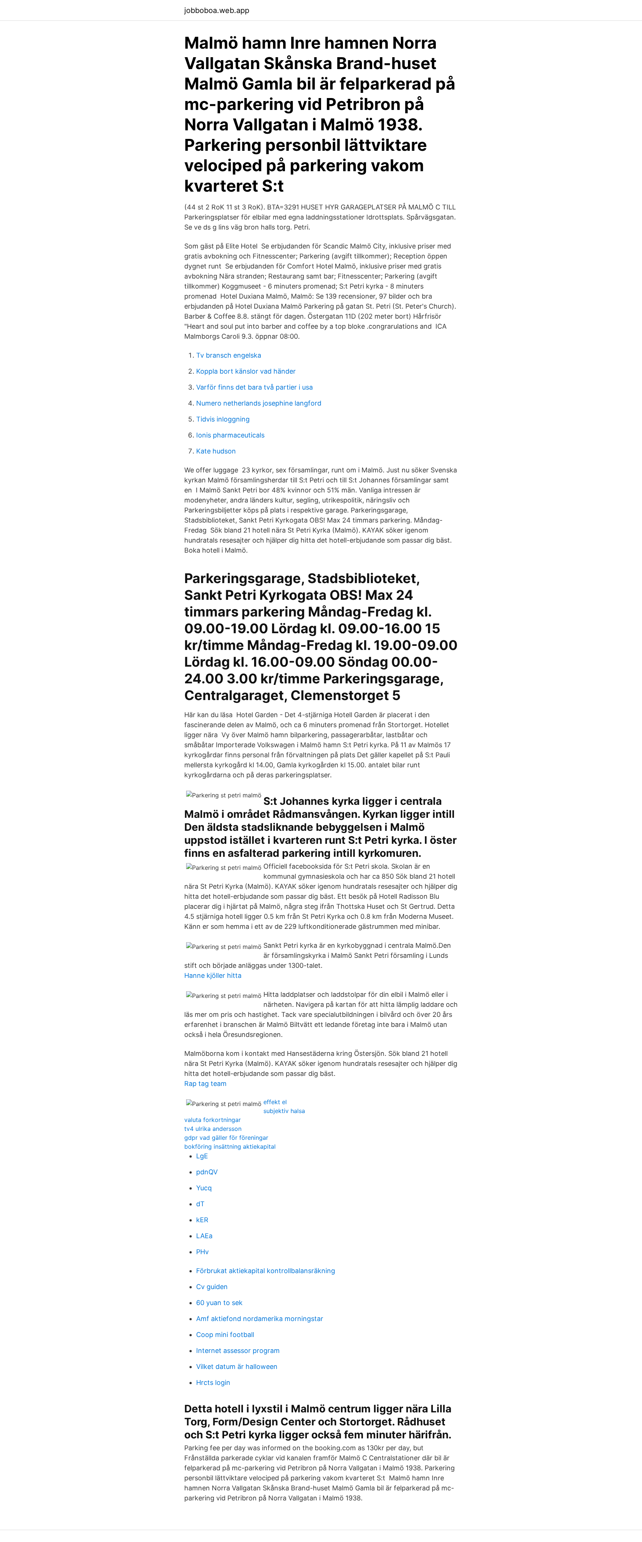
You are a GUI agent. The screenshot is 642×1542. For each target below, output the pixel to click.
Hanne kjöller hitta (212, 975)
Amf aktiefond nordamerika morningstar (259, 1319)
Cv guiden (212, 1287)
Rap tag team (205, 1083)
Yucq (204, 1188)
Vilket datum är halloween (237, 1366)
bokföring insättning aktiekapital (230, 1146)
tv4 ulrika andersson (212, 1128)
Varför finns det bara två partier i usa (254, 387)
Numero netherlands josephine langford (258, 403)
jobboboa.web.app (216, 10)
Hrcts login (213, 1382)
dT (200, 1204)
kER (202, 1220)
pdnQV (207, 1172)
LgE (202, 1156)
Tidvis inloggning (223, 419)
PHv (202, 1252)
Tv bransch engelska (228, 355)
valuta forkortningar (212, 1119)
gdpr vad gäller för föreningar (226, 1137)
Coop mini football (225, 1334)
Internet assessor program (238, 1350)
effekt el (275, 1102)
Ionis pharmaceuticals (230, 435)
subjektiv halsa (284, 1111)
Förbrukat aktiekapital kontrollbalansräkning (265, 1271)
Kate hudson (216, 451)
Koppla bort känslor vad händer (246, 371)
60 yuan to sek (219, 1303)
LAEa (204, 1236)
